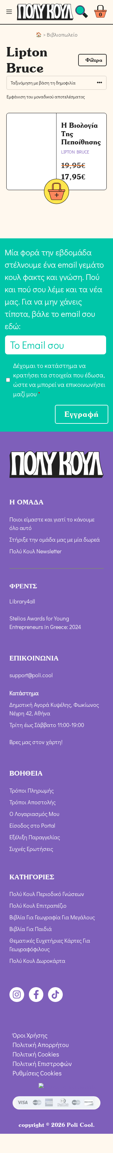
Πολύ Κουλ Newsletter (35, 551)
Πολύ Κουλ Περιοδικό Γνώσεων (46, 894)
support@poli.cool (31, 675)
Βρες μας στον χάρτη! (35, 742)
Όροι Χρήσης (30, 1035)
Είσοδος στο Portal (32, 825)
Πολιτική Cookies (36, 1054)
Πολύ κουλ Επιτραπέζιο (38, 905)
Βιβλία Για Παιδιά (30, 929)
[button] (92, 60)
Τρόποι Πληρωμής (31, 790)
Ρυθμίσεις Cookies (37, 1073)
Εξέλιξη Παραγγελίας (34, 837)
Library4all (22, 601)
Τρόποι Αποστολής (32, 802)
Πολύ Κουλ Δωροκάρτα (37, 960)
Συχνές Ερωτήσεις (31, 849)
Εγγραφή (81, 414)
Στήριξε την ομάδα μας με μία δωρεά (54, 539)
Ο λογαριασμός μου (34, 814)
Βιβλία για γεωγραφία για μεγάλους (52, 917)
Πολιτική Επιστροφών (42, 1063)
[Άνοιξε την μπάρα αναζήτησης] (81, 13)
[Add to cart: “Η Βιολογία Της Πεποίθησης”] (56, 192)
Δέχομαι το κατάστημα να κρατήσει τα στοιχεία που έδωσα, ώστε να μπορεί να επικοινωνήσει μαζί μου (59, 379)
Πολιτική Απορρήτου (41, 1044)
